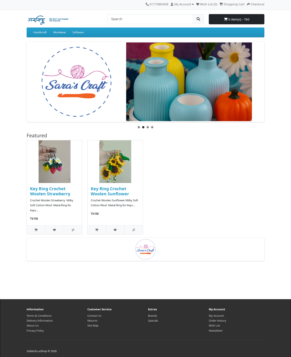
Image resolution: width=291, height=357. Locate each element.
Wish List (214, 325)
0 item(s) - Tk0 (238, 19)
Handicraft (40, 32)
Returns (92, 320)
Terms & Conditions (39, 316)
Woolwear (59, 32)
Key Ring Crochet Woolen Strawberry (50, 191)
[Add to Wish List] (54, 229)
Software (78, 32)
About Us (33, 325)
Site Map (92, 325)
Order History (217, 320)
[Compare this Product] (73, 229)
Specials (153, 320)
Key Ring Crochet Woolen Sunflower (110, 191)
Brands (152, 316)
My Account (216, 316)
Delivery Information (40, 320)
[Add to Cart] (36, 229)
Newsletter (216, 330)
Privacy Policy (35, 330)
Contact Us (94, 316)
